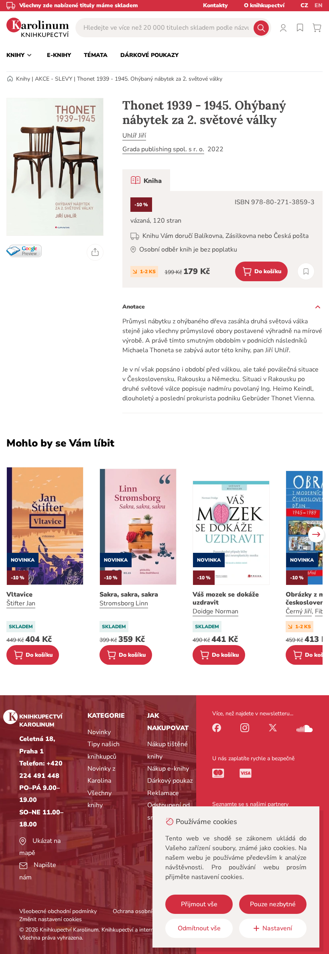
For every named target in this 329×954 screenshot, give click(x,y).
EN (319, 5)
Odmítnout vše (199, 928)
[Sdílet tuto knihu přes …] (95, 252)
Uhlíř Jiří (134, 135)
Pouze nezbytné (273, 904)
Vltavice (19, 595)
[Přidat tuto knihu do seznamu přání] (306, 271)
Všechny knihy (99, 799)
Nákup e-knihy (168, 768)
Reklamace (163, 793)
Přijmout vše (199, 904)
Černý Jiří (299, 611)
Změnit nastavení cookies (50, 919)
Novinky (99, 732)
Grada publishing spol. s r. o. (163, 149)
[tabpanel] (222, 239)
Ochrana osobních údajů (143, 911)
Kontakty (215, 5)
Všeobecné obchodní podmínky (58, 911)
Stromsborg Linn (124, 603)
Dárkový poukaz (170, 780)
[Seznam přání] (300, 27)
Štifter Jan (20, 603)
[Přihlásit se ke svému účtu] (283, 27)
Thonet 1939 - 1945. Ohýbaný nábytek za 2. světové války (149, 79)
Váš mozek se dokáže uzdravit (226, 599)
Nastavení (277, 928)
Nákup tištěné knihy (167, 750)
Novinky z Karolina (101, 774)
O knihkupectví (264, 5)
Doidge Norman (215, 611)
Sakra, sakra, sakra (129, 595)
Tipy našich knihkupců (103, 750)
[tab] (146, 180)
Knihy (23, 79)
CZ (304, 5)
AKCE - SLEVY (53, 79)
